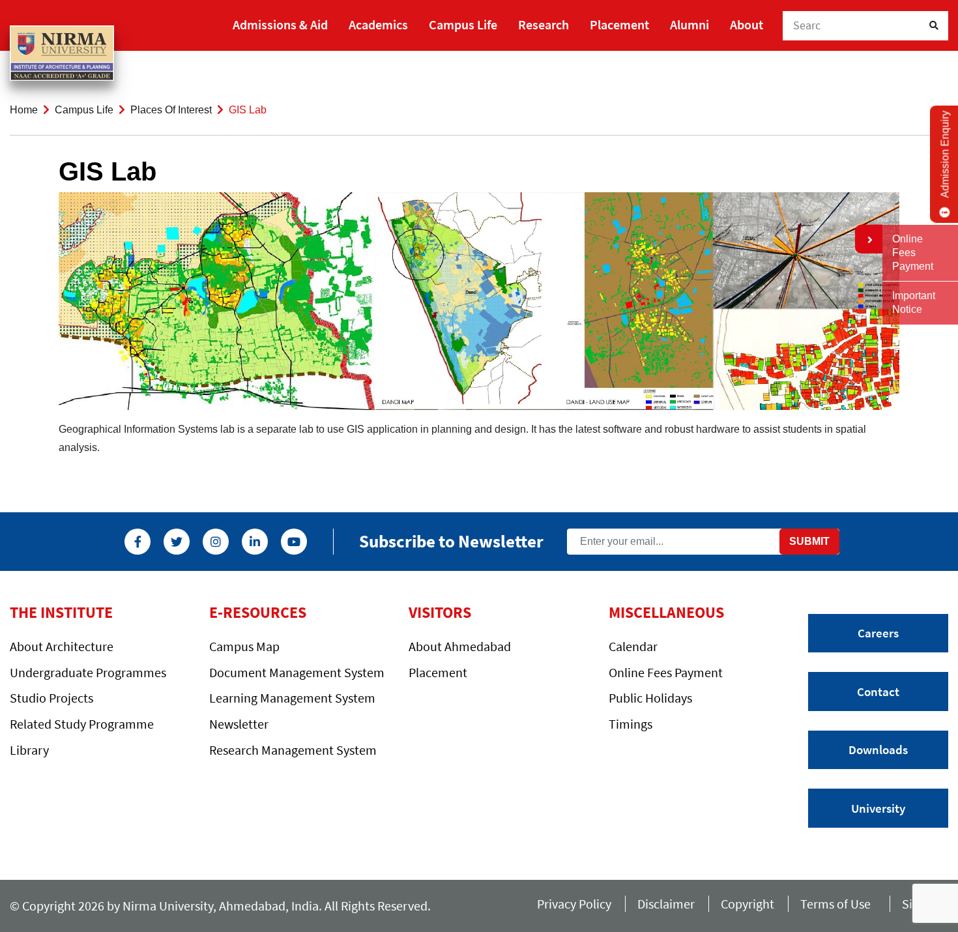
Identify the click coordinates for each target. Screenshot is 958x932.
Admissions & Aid (280, 24)
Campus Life (463, 24)
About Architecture (61, 646)
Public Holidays (650, 698)
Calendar (633, 646)
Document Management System (297, 672)
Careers (878, 633)
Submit (809, 541)
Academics (378, 24)
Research (543, 24)
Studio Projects (51, 698)
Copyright (747, 904)
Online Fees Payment (666, 672)
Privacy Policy (574, 904)
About (746, 24)
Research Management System (293, 750)
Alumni (689, 24)
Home (24, 109)
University (878, 808)
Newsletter (239, 724)
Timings (630, 724)
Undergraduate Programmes (88, 672)
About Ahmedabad (460, 646)
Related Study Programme (82, 724)
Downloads (878, 749)
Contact (878, 691)
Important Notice (913, 302)
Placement (619, 24)
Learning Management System (292, 698)
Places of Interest (171, 109)
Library (29, 750)
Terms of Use (838, 904)
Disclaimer (666, 904)
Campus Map (244, 646)
